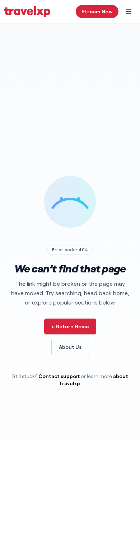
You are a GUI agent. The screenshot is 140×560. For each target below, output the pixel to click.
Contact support (59, 376)
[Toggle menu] (128, 11)
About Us (70, 347)
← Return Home (70, 326)
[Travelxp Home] (27, 11)
